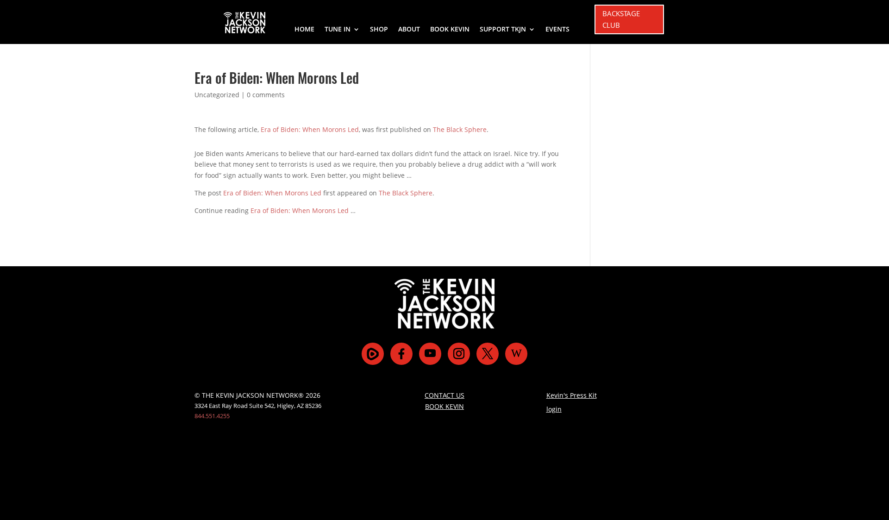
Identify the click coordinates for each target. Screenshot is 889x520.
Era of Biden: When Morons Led (310, 129)
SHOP (379, 29)
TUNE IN (338, 29)
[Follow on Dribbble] (516, 354)
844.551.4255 (212, 416)
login (554, 409)
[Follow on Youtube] (430, 354)
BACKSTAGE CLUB (621, 19)
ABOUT (409, 29)
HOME (304, 29)
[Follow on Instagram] (459, 354)
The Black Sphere (460, 129)
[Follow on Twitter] (487, 354)
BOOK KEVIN (450, 29)
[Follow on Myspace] (373, 354)
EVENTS (557, 29)
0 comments (266, 94)
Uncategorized (216, 94)
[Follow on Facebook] (401, 354)
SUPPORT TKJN (503, 29)
